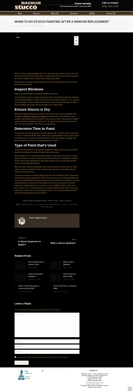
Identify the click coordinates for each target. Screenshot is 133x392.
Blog (18, 37)
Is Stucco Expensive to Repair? (35, 275)
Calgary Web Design (94, 387)
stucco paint (64, 204)
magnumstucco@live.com (94, 384)
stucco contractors (39, 204)
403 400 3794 (97, 380)
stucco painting (33, 73)
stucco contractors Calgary (52, 204)
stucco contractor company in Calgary (32, 116)
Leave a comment (65, 200)
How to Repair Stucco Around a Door (36, 263)
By (40, 200)
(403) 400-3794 (110, 6)
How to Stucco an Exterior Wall (69, 275)
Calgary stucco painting (27, 204)
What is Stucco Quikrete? (68, 263)
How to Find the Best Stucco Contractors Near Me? (28, 287)
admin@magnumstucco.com (94, 382)
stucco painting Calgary (47, 206)
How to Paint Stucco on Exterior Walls (65, 287)
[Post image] (20, 265)
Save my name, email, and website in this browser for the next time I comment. (42, 357)
